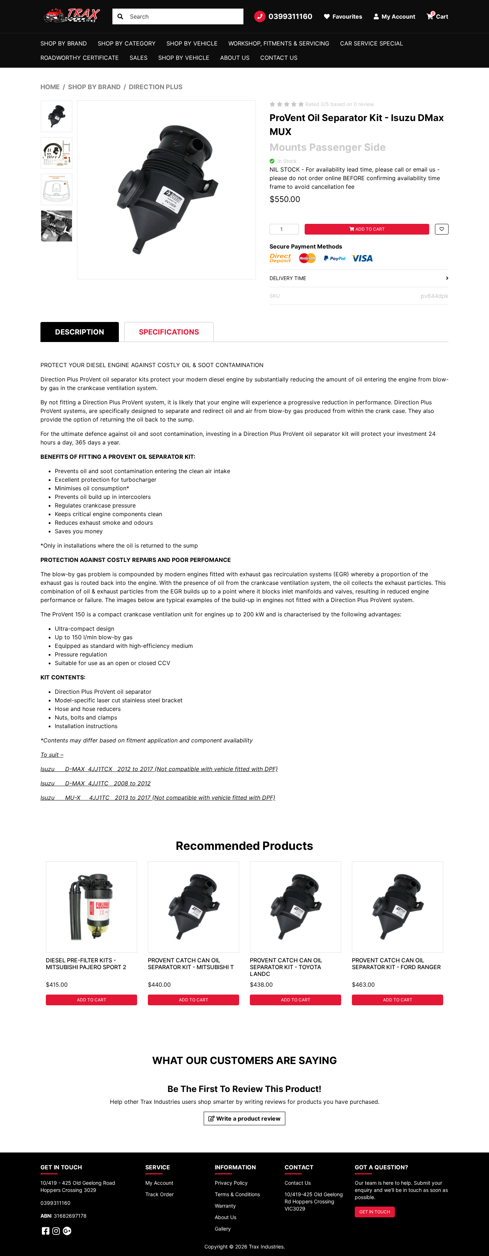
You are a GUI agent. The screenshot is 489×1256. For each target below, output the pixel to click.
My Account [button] (397, 16)
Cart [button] (440, 15)
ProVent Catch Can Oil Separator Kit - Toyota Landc (286, 967)
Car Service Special (371, 43)
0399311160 (290, 16)
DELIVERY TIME (288, 278)
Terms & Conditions (237, 1194)
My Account (159, 1183)
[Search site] (120, 16)
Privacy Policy (231, 1183)
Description (79, 332)
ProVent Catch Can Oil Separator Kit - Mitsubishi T (191, 964)
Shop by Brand (63, 43)
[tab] (79, 332)
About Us (235, 57)
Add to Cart (369, 229)
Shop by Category (127, 43)
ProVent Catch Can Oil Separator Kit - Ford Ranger (396, 964)
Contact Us (278, 57)
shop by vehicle (183, 57)
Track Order (159, 1194)
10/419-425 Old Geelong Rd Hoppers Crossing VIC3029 (314, 1201)
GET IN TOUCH (374, 1211)
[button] (442, 229)
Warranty (225, 1206)
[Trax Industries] (71, 16)
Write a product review (248, 1118)
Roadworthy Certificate (79, 57)
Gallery (223, 1229)
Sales (138, 57)
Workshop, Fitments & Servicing (278, 43)
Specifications (169, 332)
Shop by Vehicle (192, 43)
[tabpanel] (91, 933)
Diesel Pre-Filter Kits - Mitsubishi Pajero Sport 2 (86, 964)
